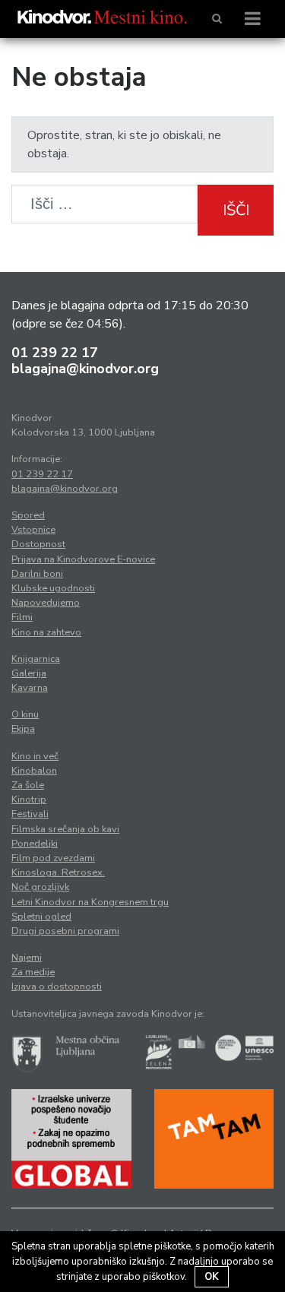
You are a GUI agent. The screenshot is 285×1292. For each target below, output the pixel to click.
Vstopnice (33, 530)
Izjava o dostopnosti (56, 986)
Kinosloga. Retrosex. (58, 872)
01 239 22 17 (54, 353)
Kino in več (35, 756)
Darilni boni (37, 574)
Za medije (33, 972)
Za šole (27, 785)
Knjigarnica (35, 659)
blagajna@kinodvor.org (85, 368)
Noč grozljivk (40, 887)
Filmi (22, 617)
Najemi (26, 957)
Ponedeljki (34, 843)
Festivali (30, 814)
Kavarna (29, 688)
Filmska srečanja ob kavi (65, 829)
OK (211, 1277)
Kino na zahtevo (46, 632)
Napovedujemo (45, 603)
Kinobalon (34, 770)
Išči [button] (236, 210)
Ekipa (23, 729)
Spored (28, 515)
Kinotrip (28, 799)
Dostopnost (38, 544)
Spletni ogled (41, 916)
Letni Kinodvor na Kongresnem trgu (90, 902)
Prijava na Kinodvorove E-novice (83, 559)
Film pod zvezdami (53, 858)
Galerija (28, 673)
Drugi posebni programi (65, 931)
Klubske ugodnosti (53, 588)
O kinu (25, 714)
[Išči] (217, 19)
